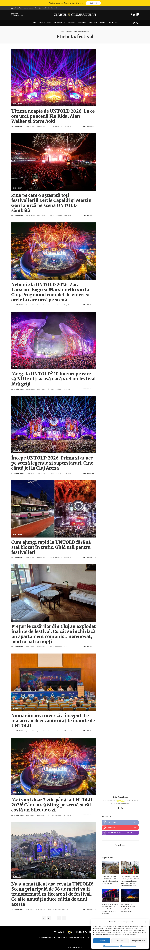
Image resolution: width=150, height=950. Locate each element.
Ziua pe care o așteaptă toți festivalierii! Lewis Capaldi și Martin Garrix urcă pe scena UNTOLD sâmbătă (51, 203)
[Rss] (134, 14)
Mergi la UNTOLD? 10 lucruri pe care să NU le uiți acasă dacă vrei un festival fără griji (53, 379)
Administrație (19, 708)
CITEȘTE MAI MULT (88, 126)
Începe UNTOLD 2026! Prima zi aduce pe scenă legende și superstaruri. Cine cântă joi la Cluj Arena (52, 463)
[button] (146, 922)
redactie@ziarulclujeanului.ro (23, 8)
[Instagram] (120, 833)
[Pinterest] (120, 827)
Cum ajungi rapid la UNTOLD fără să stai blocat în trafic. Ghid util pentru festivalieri (51, 547)
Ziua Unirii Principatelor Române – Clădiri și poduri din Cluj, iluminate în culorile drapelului (110, 908)
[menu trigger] (14, 23)
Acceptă (101, 941)
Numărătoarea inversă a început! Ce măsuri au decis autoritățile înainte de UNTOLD (53, 721)
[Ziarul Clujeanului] (75, 14)
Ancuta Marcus (19, 126)
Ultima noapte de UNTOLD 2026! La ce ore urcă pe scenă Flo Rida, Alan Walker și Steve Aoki (53, 116)
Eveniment (17, 104)
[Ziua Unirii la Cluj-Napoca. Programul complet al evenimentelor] (130, 895)
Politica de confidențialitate (128, 946)
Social (16, 619)
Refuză (120, 941)
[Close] (147, 3)
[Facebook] (131, 14)
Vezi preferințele (138, 941)
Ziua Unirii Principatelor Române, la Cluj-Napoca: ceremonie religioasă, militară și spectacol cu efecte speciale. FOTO (130, 881)
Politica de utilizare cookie (111, 946)
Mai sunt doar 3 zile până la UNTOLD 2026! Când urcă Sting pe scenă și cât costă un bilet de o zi (51, 805)
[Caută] (137, 23)
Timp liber (17, 277)
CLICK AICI (93, 3)
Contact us (121, 800)
